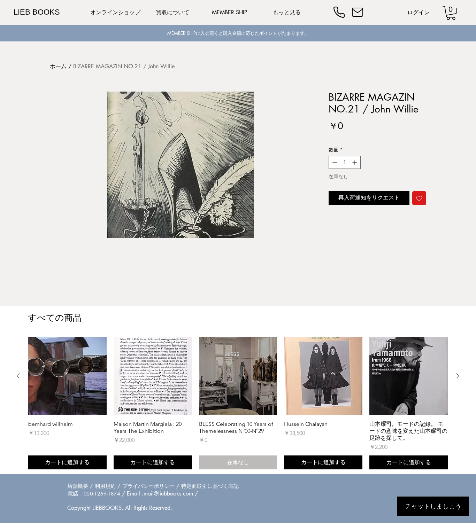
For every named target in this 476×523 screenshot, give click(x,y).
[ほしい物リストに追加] (419, 198)
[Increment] (355, 162)
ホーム (58, 66)
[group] (238, 403)
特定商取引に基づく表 (207, 486)
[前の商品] (18, 376)
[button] (451, 13)
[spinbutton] (344, 162)
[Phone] (339, 12)
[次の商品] (458, 376)
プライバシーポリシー (148, 486)
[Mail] (357, 12)
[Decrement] (334, 162)
